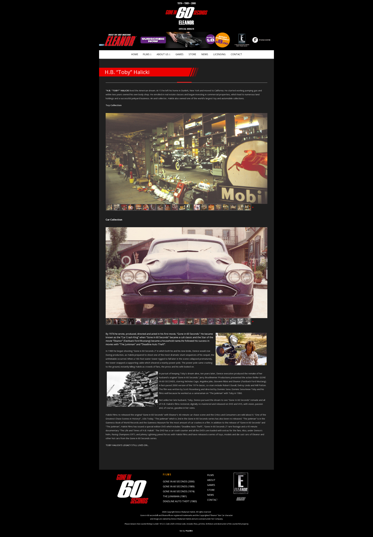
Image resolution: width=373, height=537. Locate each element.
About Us (162, 54)
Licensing (219, 54)
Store (192, 54)
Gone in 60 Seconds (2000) (179, 481)
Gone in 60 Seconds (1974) (179, 491)
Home (134, 54)
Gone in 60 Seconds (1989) (179, 486)
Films (146, 54)
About (211, 480)
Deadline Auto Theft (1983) (180, 501)
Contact (236, 54)
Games (179, 54)
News (204, 54)
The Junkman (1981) (175, 496)
